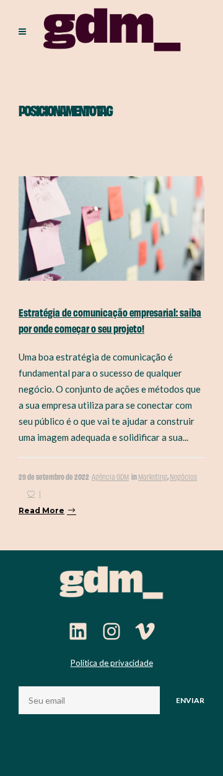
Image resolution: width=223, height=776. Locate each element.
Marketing (152, 476)
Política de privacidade (112, 663)
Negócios (183, 476)
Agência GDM (110, 476)
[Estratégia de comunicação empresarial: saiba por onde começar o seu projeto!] (111, 227)
